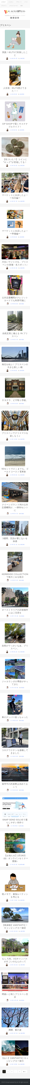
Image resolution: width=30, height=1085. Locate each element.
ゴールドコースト (13, 5)
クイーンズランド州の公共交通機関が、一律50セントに (15, 507)
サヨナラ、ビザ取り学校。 (15, 400)
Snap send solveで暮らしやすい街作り (15, 821)
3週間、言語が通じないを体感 (15, 540)
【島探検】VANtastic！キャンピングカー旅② (15, 926)
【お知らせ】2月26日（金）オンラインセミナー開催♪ (15, 858)
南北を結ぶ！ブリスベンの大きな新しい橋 (15, 366)
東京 (22, 5)
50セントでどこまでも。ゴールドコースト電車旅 (15, 470)
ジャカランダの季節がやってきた (15, 683)
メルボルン (11, 2)
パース (25, 2)
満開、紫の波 (15, 1029)
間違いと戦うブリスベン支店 (15, 995)
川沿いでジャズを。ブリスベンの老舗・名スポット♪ (15, 263)
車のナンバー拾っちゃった (15, 717)
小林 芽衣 (22, 58)
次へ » (24, 1071)
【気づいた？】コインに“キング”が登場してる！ (15, 161)
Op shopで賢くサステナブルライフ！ (15, 125)
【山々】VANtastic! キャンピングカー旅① (15, 1059)
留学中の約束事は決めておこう (15, 785)
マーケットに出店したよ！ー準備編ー (15, 232)
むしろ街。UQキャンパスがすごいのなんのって (15, 960)
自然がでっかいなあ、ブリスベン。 (15, 647)
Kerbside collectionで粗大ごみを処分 (15, 575)
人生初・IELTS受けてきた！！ (15, 89)
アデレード (19, 2)
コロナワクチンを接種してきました (15, 751)
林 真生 (22, 303)
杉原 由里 (22, 864)
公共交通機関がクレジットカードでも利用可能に (15, 299)
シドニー (3, 2)
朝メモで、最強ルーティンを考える (15, 895)
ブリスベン (4, 5)
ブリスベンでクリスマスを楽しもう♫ (15, 434)
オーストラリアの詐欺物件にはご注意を (15, 611)
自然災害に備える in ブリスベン (15, 335)
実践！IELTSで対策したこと (15, 53)
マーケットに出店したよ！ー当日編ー (15, 196)
